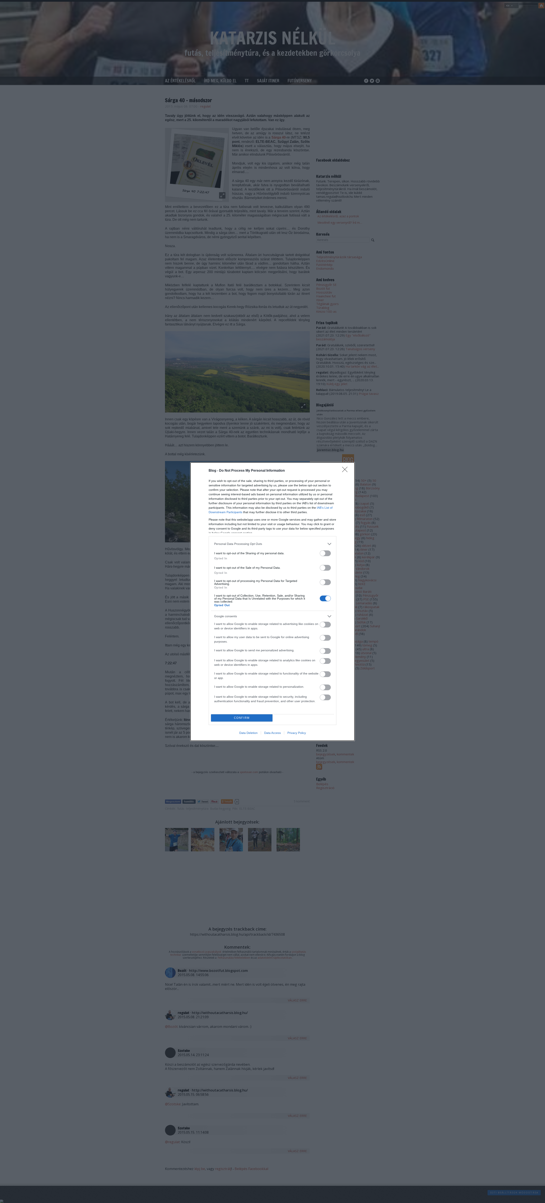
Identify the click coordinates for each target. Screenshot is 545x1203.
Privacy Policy (296, 733)
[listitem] (272, 544)
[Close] (346, 471)
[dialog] (272, 602)
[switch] (325, 553)
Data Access (272, 733)
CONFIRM (242, 717)
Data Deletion (248, 733)
